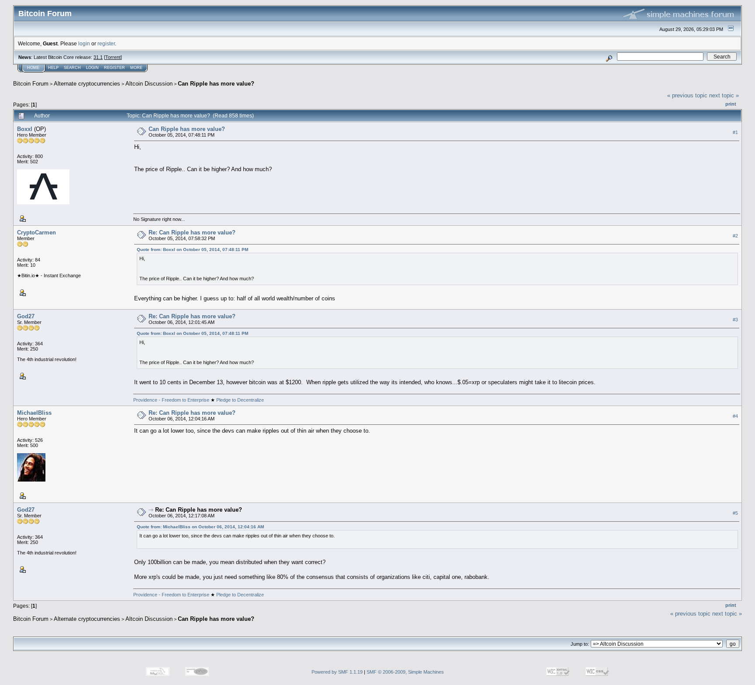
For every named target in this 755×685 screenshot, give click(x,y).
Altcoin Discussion (149, 83)
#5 (735, 513)
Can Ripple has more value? (216, 83)
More (136, 67)
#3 (735, 319)
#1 (735, 132)
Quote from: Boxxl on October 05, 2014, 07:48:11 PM (192, 249)
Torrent (113, 57)
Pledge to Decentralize (239, 400)
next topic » (724, 95)
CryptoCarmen (36, 232)
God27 (26, 316)
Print (730, 104)
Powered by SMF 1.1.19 (337, 672)
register (106, 43)
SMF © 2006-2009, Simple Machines (405, 672)
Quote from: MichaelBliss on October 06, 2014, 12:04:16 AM (200, 526)
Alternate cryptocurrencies (87, 83)
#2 (735, 235)
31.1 (98, 57)
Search (72, 67)
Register (114, 67)
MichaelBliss (34, 413)
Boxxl (24, 129)
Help (53, 67)
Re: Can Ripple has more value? (192, 232)
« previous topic (687, 95)
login (84, 43)
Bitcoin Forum (30, 83)
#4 (735, 416)
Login (92, 67)
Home (33, 67)
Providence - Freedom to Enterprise (172, 400)
